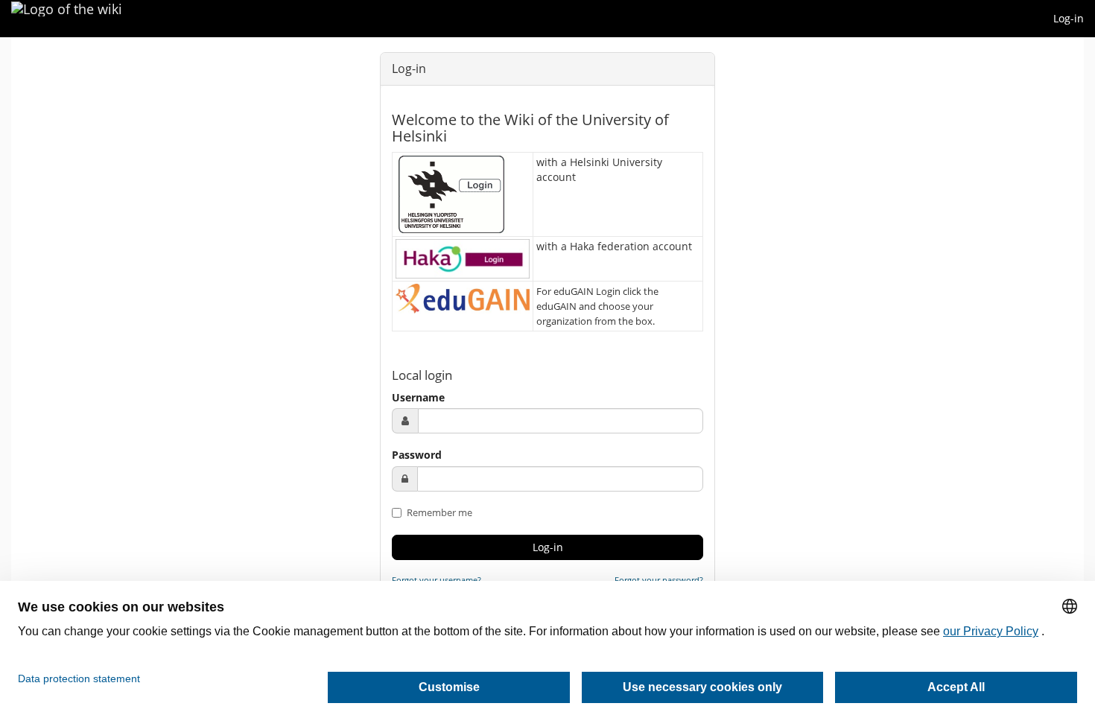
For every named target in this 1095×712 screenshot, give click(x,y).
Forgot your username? (436, 579)
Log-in (1068, 18)
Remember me (438, 512)
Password (417, 455)
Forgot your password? (659, 579)
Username (418, 397)
